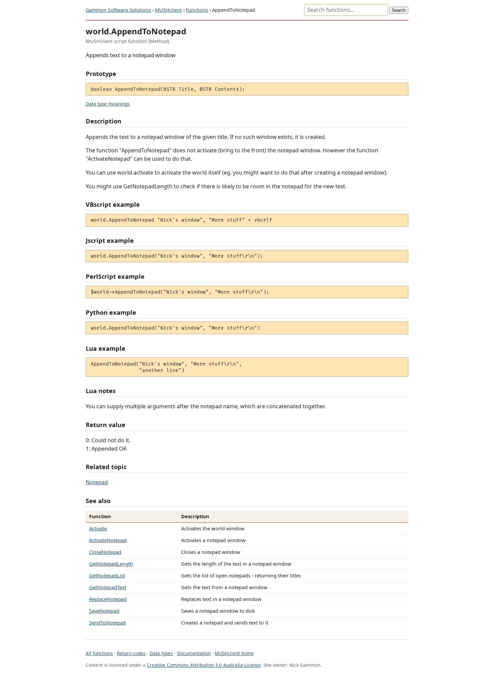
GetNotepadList (107, 575)
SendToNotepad (107, 622)
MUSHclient (168, 10)
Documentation (194, 653)
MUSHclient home (234, 653)
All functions (99, 653)
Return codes (131, 653)
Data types (161, 653)
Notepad (97, 482)
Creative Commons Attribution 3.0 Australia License (204, 665)
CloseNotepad (105, 551)
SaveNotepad (104, 610)
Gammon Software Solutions (118, 10)
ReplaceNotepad (108, 599)
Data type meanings (108, 104)
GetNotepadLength (111, 563)
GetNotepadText (107, 587)
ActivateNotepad (108, 540)
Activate (98, 528)
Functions (197, 10)
